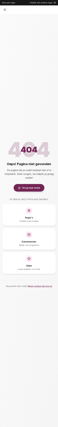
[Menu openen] (5, 9)
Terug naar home (31, 187)
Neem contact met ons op (40, 286)
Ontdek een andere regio (41, 2)
